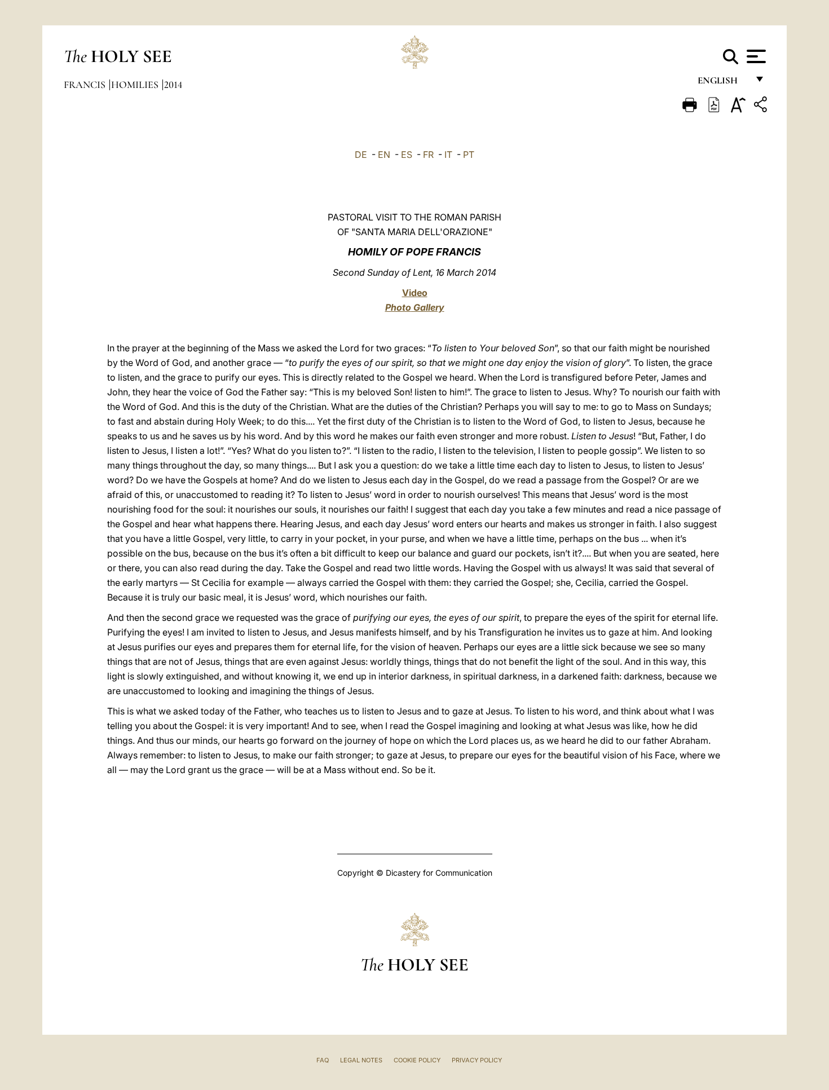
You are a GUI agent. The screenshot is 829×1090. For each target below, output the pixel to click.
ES (406, 154)
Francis (86, 84)
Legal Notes (361, 1060)
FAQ (322, 1060)
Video (414, 292)
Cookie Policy (417, 1060)
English (722, 83)
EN (384, 154)
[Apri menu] (755, 56)
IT (448, 154)
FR (428, 154)
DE (361, 154)
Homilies (136, 84)
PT (468, 154)
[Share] (762, 106)
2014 (173, 84)
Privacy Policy (477, 1060)
